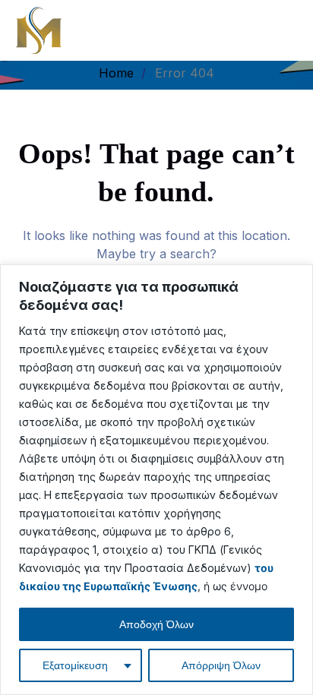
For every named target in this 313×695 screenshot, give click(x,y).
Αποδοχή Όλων (156, 624)
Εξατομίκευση (75, 665)
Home (116, 73)
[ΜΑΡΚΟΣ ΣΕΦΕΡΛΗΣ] (39, 28)
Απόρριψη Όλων (221, 665)
